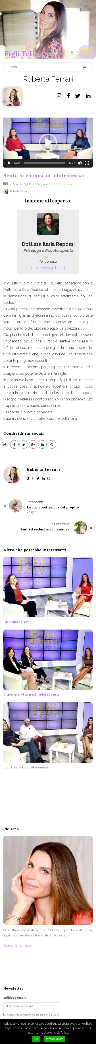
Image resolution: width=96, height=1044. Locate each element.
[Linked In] (88, 97)
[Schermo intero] (87, 163)
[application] (48, 143)
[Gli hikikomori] (48, 587)
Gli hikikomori (16, 622)
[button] (48, 142)
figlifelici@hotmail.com (18, 945)
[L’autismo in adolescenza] (48, 732)
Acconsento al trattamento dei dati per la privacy (33, 1015)
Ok (36, 1038)
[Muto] (79, 163)
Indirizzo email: (14, 997)
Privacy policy (54, 1038)
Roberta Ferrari (19, 191)
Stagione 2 (43, 184)
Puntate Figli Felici (24, 184)
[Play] (9, 163)
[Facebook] (68, 97)
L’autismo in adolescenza (25, 767)
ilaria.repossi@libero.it (48, 268)
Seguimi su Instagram (50, 972)
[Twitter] (77, 97)
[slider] (44, 163)
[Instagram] (59, 97)
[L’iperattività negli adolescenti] (48, 660)
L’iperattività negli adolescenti (31, 694)
